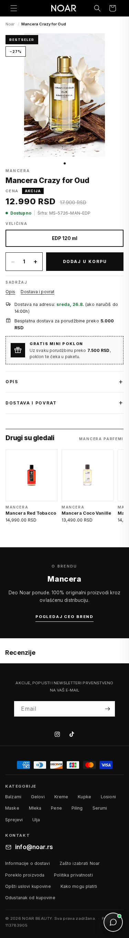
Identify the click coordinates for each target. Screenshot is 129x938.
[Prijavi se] (107, 709)
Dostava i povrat (37, 291)
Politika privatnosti (73, 875)
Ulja (36, 819)
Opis (10, 291)
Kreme (61, 796)
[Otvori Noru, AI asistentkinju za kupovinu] (113, 922)
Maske (12, 808)
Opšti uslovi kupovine (28, 886)
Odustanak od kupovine (30, 897)
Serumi (100, 808)
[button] (13, 8)
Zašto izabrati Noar (80, 863)
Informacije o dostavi (27, 863)
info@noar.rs (34, 847)
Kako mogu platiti (79, 886)
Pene (56, 808)
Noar (10, 24)
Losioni (108, 796)
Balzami (13, 796)
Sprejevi (14, 819)
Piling (77, 808)
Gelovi (38, 796)
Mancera (18, 170)
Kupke (84, 796)
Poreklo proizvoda (24, 875)
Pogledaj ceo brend (64, 616)
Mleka (35, 808)
